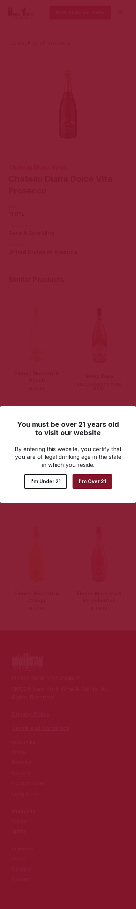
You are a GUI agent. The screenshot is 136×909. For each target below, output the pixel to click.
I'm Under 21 (45, 481)
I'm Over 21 (92, 481)
